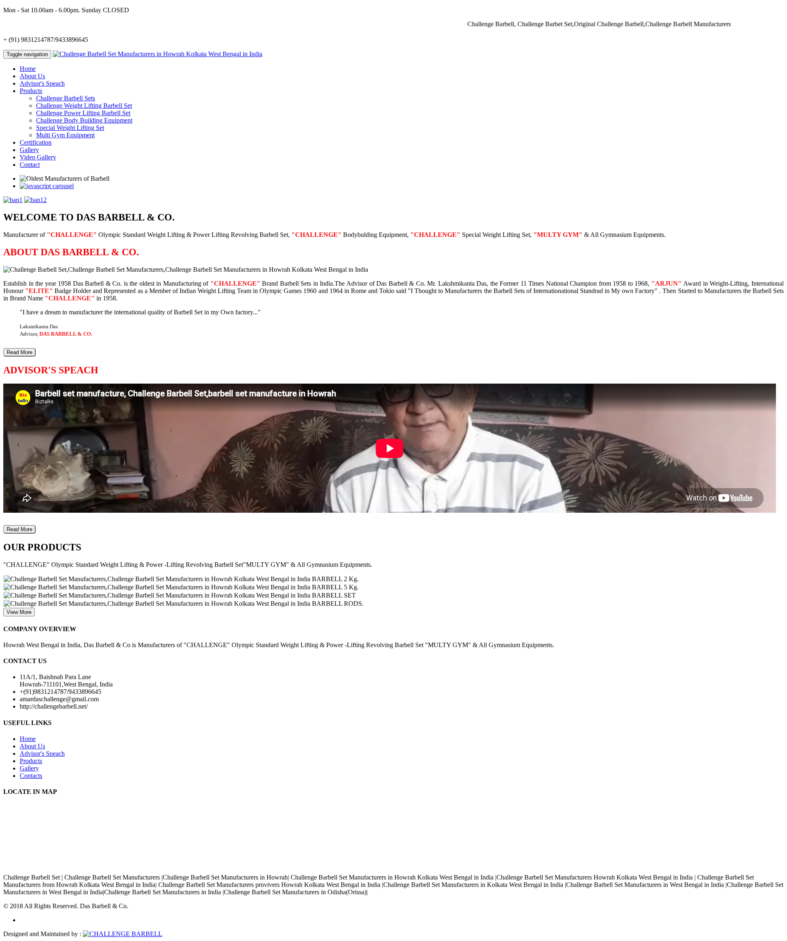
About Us (32, 76)
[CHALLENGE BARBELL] (122, 933)
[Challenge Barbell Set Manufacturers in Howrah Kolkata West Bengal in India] (157, 53)
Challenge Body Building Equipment (84, 120)
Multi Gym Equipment (65, 135)
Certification (36, 142)
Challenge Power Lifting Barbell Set (83, 112)
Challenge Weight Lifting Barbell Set (84, 105)
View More (19, 612)
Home (28, 68)
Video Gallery (38, 157)
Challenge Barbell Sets (65, 98)
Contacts (31, 775)
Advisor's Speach (42, 83)
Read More (19, 352)
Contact (30, 164)
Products (31, 760)
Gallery (29, 149)
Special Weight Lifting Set (70, 127)
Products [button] (31, 90)
